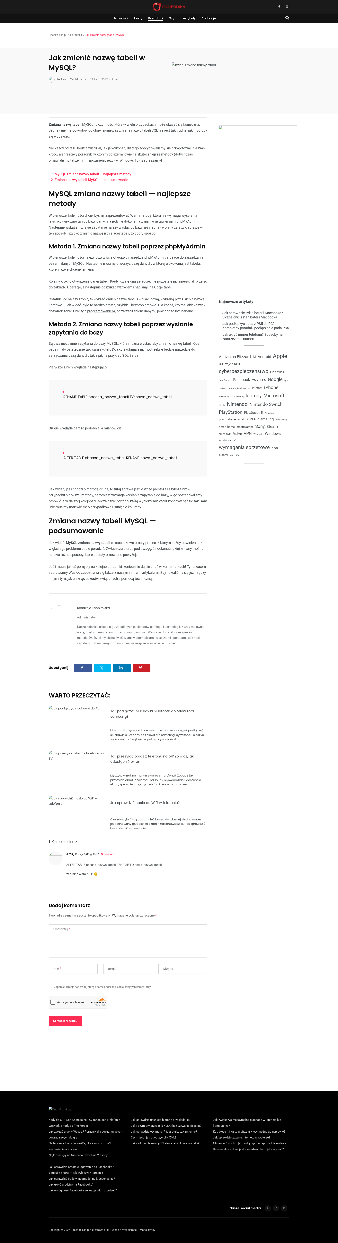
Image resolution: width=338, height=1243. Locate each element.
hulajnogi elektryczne (239, 388)
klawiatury (224, 396)
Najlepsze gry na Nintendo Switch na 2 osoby (78, 1155)
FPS (263, 380)
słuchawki (225, 434)
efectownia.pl (100, 1229)
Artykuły (189, 18)
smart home (227, 427)
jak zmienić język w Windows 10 (113, 160)
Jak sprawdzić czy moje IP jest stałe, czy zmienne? (164, 1131)
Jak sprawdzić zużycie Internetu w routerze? (241, 1137)
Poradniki (155, 18)
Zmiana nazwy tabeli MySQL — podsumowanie (91, 180)
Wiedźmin (258, 434)
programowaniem (101, 311)
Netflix (222, 405)
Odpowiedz (108, 854)
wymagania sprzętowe (244, 447)
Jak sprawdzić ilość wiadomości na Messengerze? (82, 1178)
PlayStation (230, 412)
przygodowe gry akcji (233, 419)
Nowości (121, 18)
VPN (248, 433)
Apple (280, 356)
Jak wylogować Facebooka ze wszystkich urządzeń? (83, 1190)
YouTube (235, 455)
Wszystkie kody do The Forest (68, 1126)
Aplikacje (208, 18)
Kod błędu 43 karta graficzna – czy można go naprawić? (249, 1131)
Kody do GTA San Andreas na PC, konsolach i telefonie (84, 1120)
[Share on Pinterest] (141, 668)
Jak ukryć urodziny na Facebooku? (71, 1184)
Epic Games (225, 380)
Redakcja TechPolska (93, 608)
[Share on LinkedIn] (122, 668)
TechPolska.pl (57, 34)
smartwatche (245, 427)
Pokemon (269, 413)
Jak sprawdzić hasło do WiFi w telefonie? (145, 802)
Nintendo (237, 404)
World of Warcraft (227, 440)
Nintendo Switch (266, 404)
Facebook (241, 379)
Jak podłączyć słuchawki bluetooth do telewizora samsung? (152, 714)
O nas (115, 1229)
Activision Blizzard (235, 356)
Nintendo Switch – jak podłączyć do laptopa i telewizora (249, 1143)
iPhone (271, 387)
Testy (138, 18)
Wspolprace (129, 1229)
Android (264, 356)
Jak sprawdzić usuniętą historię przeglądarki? (160, 1120)
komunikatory (237, 396)
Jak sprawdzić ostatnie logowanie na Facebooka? (81, 1167)
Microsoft (273, 395)
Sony (260, 426)
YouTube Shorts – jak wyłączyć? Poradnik (76, 1173)
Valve (237, 434)
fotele (255, 380)
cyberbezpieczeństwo (243, 371)
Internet (257, 388)
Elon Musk (277, 372)
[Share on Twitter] (102, 668)
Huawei (222, 388)
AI (254, 357)
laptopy (254, 395)
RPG (253, 419)
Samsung (266, 419)
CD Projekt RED (229, 364)
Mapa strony (147, 1229)
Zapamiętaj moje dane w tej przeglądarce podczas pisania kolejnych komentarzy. (102, 986)
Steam (272, 426)
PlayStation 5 (253, 413)
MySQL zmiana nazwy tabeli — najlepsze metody (93, 174)
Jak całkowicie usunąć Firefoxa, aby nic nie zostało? (165, 1143)
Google (275, 379)
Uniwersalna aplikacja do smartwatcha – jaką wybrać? (248, 1149)
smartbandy (281, 419)
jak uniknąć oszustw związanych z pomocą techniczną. (110, 578)
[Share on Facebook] (83, 668)
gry (286, 380)
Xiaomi (223, 455)
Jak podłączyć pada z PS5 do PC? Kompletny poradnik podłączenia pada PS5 (255, 326)
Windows (273, 433)
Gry (171, 18)
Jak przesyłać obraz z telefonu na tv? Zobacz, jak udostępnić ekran (152, 759)
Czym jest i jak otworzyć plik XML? (153, 1137)
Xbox (275, 448)
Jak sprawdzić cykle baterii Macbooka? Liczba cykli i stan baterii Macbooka (252, 315)
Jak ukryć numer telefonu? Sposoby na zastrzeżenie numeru (252, 336)
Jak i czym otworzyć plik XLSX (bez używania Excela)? (166, 1126)
